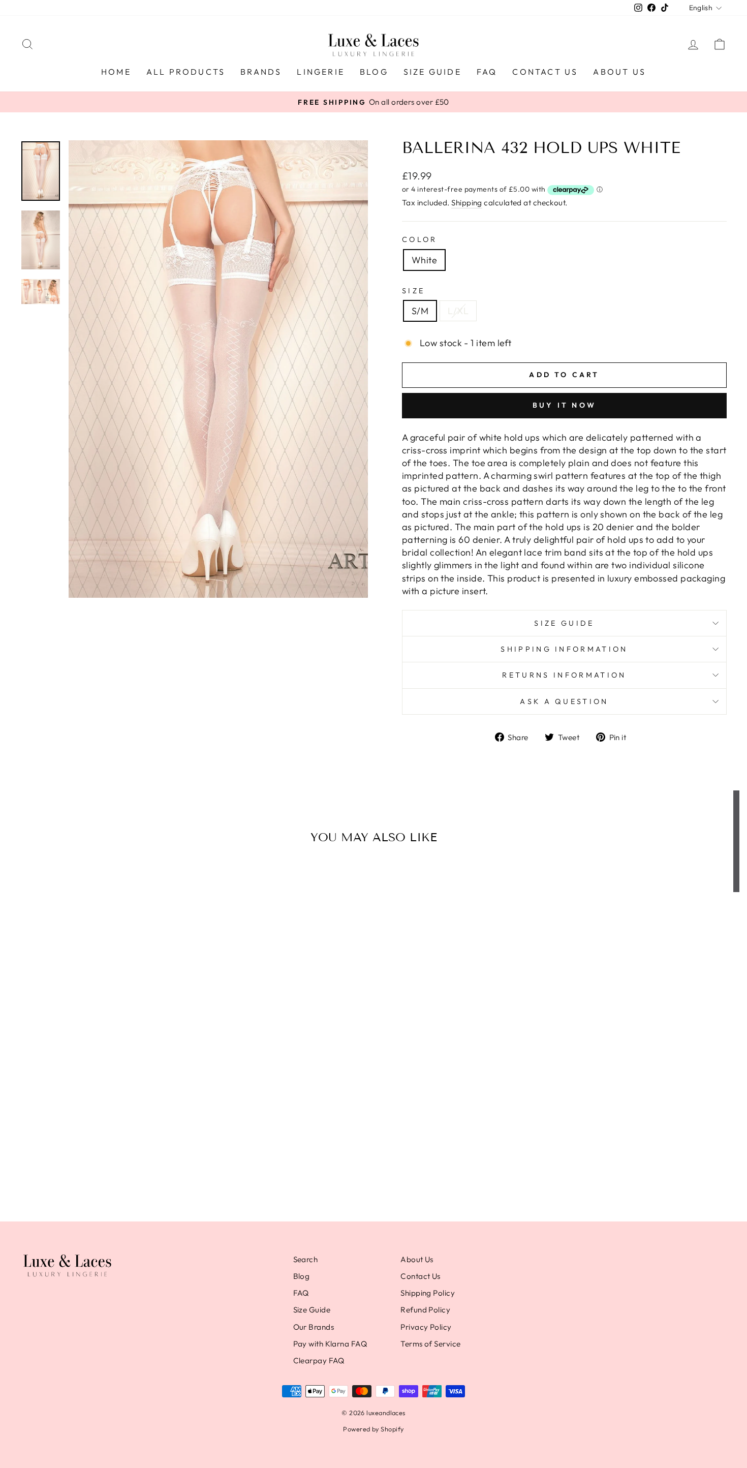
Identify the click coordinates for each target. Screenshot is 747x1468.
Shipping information (564, 649)
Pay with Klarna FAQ (330, 1344)
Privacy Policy (425, 1327)
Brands (261, 72)
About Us (619, 72)
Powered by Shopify (373, 1429)
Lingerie (321, 72)
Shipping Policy (427, 1293)
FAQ (487, 72)
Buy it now (564, 405)
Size (413, 290)
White (424, 260)
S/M (420, 311)
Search (305, 1259)
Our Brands (313, 1327)
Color (420, 239)
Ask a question (564, 701)
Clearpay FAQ (319, 1360)
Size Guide (432, 72)
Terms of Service (430, 1344)
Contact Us (545, 72)
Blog (374, 72)
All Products (185, 72)
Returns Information (564, 675)
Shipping (466, 202)
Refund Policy (425, 1309)
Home (116, 72)
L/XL (458, 311)
